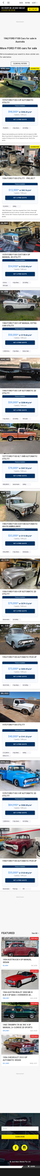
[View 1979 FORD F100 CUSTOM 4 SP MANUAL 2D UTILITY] (37, 237)
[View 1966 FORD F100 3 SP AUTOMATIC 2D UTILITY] (37, 373)
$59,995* (6, 1031)
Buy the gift (33, 9)
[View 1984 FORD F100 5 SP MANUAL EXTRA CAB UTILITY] (37, 305)
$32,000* (13, 535)
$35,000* (13, 872)
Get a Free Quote (20, 119)
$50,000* (13, 334)
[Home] (20, 1155)
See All (34, 933)
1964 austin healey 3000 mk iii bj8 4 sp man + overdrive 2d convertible (18, 995)
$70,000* (13, 468)
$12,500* (14, 190)
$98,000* (13, 111)
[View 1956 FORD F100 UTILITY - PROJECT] (37, 161)
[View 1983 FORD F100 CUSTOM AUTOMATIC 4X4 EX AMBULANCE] (37, 506)
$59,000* (13, 402)
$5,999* (5, 965)
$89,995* (6, 998)
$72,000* (13, 668)
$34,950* (13, 266)
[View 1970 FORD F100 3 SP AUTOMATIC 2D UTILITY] (37, 776)
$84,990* (13, 805)
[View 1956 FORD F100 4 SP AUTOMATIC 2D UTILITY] (37, 574)
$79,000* (13, 603)
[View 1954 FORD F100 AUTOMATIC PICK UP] (37, 639)
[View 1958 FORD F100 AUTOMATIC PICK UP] (37, 843)
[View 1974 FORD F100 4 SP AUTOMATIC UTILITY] (37, 82)
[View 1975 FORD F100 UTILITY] (37, 707)
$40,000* (13, 736)
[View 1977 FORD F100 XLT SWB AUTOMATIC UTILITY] (37, 439)
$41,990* (6, 1063)
